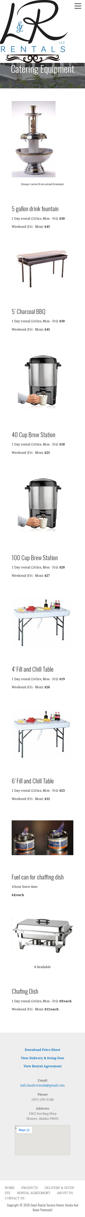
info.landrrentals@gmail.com (42, 1085)
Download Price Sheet (42, 1050)
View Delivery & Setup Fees (42, 1058)
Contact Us (15, 1198)
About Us (65, 1193)
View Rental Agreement (43, 1066)
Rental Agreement (33, 1193)
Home (10, 1188)
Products (29, 1188)
